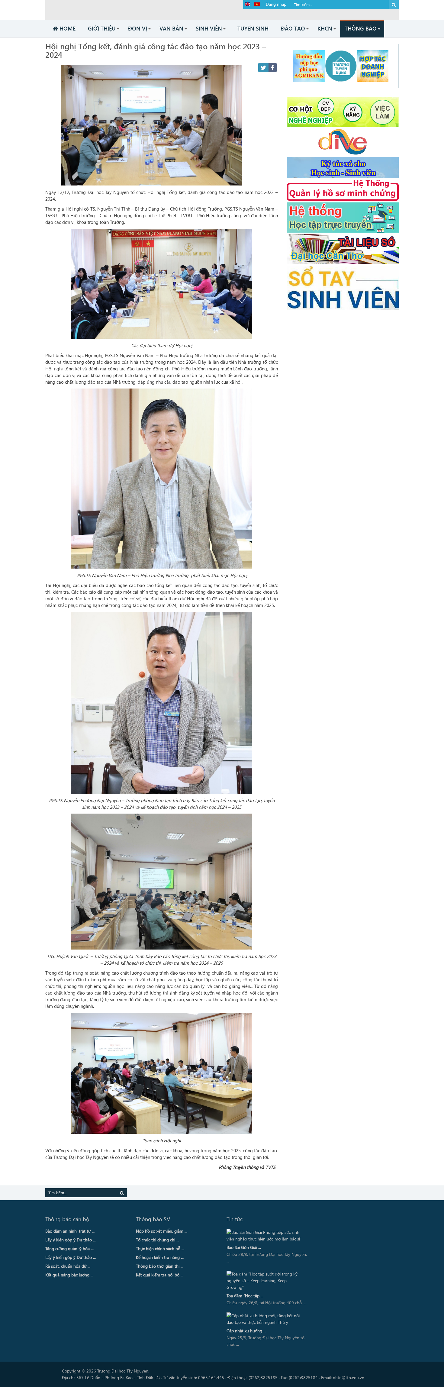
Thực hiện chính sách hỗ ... (160, 1248)
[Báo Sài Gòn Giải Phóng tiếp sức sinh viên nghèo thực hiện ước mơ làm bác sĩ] (265, 1235)
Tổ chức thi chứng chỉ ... (157, 1240)
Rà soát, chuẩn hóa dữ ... (67, 1266)
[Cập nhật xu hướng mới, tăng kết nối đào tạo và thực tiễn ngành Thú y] (265, 1319)
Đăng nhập (276, 4)
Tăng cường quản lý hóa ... (69, 1248)
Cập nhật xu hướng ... (246, 1331)
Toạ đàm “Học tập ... (245, 1295)
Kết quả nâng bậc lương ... (69, 1275)
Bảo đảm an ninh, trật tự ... (70, 1231)
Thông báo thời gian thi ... (159, 1266)
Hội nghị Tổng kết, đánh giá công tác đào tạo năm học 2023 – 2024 (155, 50)
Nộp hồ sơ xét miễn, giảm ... (161, 1231)
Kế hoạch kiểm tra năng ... (160, 1257)
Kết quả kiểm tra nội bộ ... (159, 1275)
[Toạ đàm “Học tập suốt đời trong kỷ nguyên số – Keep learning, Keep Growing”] (265, 1281)
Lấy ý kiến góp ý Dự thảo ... (70, 1240)
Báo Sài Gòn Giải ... (244, 1247)
